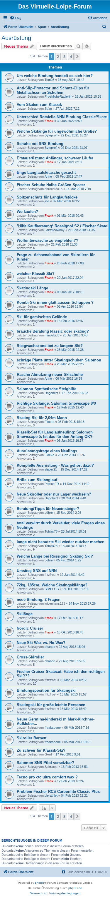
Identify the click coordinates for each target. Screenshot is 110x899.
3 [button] (64, 56)
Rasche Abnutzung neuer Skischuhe (50, 374)
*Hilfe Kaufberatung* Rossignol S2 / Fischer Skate (62, 226)
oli (46, 244)
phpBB (39, 882)
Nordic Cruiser (30, 628)
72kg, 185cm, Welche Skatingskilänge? (52, 585)
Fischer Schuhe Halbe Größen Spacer (51, 185)
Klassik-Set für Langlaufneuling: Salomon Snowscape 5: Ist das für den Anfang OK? (55, 434)
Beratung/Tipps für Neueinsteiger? (48, 508)
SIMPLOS (52, 589)
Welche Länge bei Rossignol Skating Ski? (55, 556)
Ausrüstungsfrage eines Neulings (47, 451)
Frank (49, 121)
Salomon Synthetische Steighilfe (46, 389)
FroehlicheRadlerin (58, 96)
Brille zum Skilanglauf (37, 480)
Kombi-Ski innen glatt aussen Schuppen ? (55, 302)
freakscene (53, 727)
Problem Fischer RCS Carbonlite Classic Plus (58, 791)
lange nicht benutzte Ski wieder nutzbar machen (60, 542)
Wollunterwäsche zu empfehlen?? (47, 240)
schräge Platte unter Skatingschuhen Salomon (59, 360)
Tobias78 (51, 531)
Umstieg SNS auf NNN (37, 570)
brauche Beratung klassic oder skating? (53, 331)
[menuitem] (15, 17)
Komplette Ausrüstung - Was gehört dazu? (55, 465)
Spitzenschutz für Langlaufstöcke (47, 197)
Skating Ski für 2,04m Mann (42, 418)
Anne (48, 176)
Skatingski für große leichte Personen (51, 705)
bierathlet (51, 795)
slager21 (51, 469)
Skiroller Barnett (31, 738)
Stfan (48, 108)
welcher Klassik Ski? (36, 273)
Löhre (49, 512)
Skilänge (25, 614)
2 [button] (58, 56)
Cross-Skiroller (30, 657)
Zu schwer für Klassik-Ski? (41, 750)
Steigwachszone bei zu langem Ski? (50, 345)
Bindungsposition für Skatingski (46, 690)
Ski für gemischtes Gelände (42, 317)
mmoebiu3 (52, 335)
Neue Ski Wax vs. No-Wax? (41, 643)
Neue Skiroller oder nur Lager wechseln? (54, 494)
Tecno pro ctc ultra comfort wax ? (47, 777)
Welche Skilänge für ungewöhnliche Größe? (57, 131)
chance (50, 646)
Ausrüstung (16, 38)
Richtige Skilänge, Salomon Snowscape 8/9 (56, 403)
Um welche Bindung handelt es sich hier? (55, 76)
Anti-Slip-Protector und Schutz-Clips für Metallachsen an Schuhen (53, 90)
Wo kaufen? (27, 211)
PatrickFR (52, 484)
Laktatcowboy (55, 230)
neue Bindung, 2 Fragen (38, 599)
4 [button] (71, 56)
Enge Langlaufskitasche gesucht (46, 172)
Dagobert (51, 393)
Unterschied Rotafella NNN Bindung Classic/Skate (62, 117)
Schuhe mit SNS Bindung (40, 143)
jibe (47, 201)
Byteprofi (51, 135)
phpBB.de (75, 888)
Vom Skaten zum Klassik (39, 104)
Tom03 (49, 79)
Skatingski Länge (32, 288)
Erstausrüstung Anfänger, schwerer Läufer (55, 158)
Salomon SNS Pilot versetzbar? (45, 762)
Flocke (49, 421)
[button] (77, 56)
